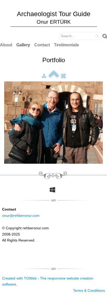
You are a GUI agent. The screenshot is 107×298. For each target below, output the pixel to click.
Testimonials (66, 45)
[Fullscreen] (63, 76)
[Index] (53, 76)
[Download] (44, 76)
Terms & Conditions (89, 290)
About (6, 45)
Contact (42, 45)
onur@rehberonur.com (20, 215)
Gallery (23, 45)
